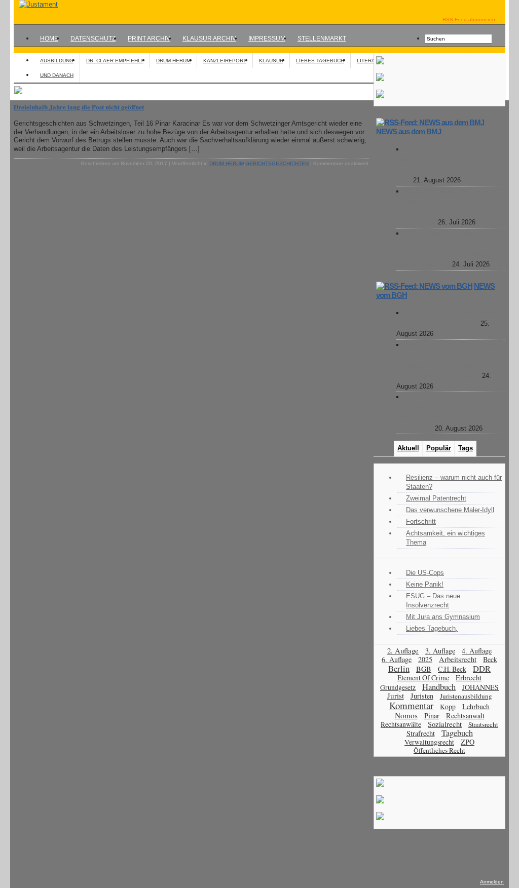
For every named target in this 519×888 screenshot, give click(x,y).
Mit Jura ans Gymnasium (443, 617)
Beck (490, 659)
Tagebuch (457, 733)
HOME (49, 38)
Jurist (395, 695)
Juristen (422, 696)
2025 (425, 659)
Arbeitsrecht (457, 659)
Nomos (406, 715)
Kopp (448, 706)
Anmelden (492, 881)
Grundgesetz (398, 687)
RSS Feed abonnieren (468, 19)
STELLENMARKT (322, 38)
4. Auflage (477, 650)
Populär (438, 448)
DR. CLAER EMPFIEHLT (114, 60)
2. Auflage (403, 650)
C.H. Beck (452, 669)
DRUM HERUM (173, 60)
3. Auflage (440, 650)
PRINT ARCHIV (149, 38)
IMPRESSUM (266, 38)
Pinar (431, 715)
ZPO (467, 742)
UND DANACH (56, 75)
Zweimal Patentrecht (436, 498)
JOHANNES (480, 687)
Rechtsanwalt (465, 715)
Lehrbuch (476, 706)
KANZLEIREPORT (224, 60)
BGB (423, 669)
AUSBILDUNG (56, 60)
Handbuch (439, 686)
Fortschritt (421, 521)
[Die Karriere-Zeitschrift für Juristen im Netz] (36, 4)
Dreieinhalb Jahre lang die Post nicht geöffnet (79, 106)
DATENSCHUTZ (93, 38)
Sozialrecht (445, 724)
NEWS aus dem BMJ (408, 131)
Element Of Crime (423, 677)
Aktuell (408, 448)
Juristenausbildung (466, 696)
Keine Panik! (424, 584)
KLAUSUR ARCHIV (209, 38)
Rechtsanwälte (401, 724)
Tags (465, 448)
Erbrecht (468, 677)
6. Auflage (397, 659)
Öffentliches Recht (439, 750)
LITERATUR (371, 60)
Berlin (399, 668)
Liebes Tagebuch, (432, 628)
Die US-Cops (425, 572)
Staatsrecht (483, 724)
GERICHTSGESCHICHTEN (277, 163)
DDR (482, 668)
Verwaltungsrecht (429, 742)
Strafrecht (420, 733)
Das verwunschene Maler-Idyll (450, 510)
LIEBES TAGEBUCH (320, 60)
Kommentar (411, 705)
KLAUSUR (271, 60)
